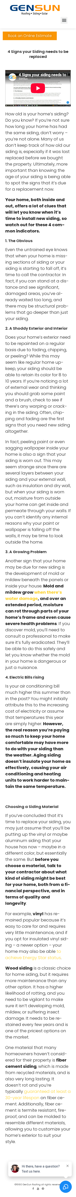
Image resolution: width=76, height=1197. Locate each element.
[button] (64, 20)
